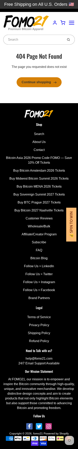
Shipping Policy (39, 333)
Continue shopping (37, 82)
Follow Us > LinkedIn (39, 266)
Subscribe (39, 242)
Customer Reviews (39, 218)
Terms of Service (39, 317)
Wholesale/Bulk (39, 226)
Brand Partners (39, 298)
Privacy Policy (39, 325)
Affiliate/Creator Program (39, 234)
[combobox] (33, 40)
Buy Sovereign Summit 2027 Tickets (39, 194)
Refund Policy (39, 341)
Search (39, 134)
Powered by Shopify (56, 433)
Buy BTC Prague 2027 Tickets (39, 202)
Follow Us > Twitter (39, 274)
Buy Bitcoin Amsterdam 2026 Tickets (39, 170)
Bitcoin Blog (39, 258)
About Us (39, 142)
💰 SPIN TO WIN (71, 224)
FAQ (39, 250)
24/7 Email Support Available (39, 363)
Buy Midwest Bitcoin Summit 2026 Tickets (39, 178)
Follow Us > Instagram (39, 282)
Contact (39, 150)
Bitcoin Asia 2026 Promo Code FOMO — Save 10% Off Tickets (39, 160)
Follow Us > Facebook (39, 290)
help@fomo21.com (39, 358)
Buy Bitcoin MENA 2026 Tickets (39, 186)
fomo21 (38, 433)
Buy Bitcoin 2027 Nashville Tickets (39, 210)
